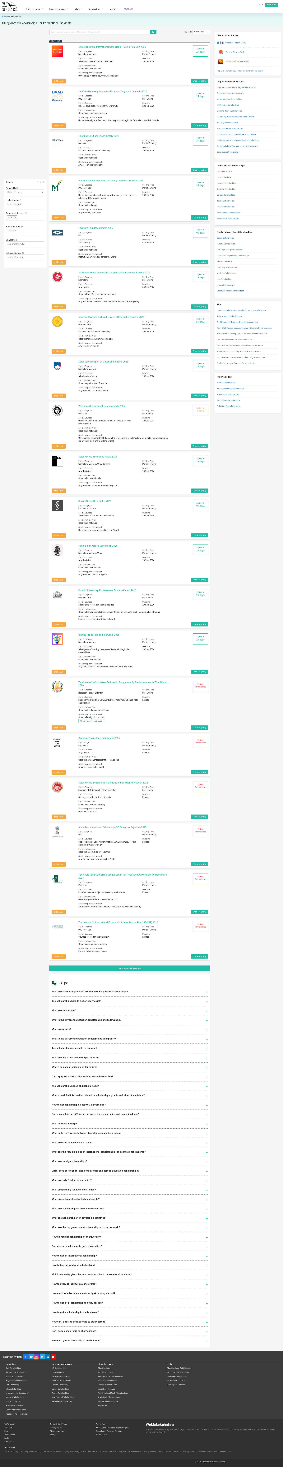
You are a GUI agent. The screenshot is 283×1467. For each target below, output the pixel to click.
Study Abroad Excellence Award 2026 (97, 456)
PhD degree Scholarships (227, 122)
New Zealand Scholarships (228, 213)
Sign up (272, 5)
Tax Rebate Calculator (176, 1381)
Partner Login (101, 1424)
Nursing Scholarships (226, 244)
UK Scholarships (224, 177)
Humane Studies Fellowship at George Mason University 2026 (110, 180)
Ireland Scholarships (225, 201)
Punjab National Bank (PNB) (237, 61)
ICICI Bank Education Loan (108, 1401)
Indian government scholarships (230, 388)
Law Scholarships (224, 279)
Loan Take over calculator (177, 1376)
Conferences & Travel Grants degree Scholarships (238, 140)
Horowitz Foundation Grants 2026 (95, 228)
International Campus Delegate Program (113, 1428)
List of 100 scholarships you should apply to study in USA (241, 310)
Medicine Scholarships (226, 273)
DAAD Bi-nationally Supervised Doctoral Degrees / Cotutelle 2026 (112, 91)
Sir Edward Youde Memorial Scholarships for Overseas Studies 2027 (114, 272)
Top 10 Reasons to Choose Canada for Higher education (241, 357)
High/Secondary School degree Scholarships (236, 87)
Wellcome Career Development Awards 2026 (101, 406)
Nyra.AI (128, 9)
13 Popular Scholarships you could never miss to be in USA (242, 334)
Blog (6, 1431)
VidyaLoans (102, 1406)
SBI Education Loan (105, 1372)
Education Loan (104, 1368)
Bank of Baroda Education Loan (110, 1376)
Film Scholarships (224, 261)
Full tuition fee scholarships (228, 406)
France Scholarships (225, 207)
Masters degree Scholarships (229, 99)
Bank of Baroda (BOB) (235, 52)
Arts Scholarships (13, 1368)
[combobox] (25, 192)
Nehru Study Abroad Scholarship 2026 (97, 545)
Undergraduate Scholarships (17, 1393)
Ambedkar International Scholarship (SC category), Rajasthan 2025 (112, 827)
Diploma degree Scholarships (229, 111)
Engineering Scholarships (16, 1381)
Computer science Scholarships (230, 291)
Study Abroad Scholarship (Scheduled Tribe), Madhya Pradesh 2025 (113, 782)
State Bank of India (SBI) (235, 43)
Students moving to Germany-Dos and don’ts (236, 363)
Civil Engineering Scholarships (229, 250)
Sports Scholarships (225, 238)
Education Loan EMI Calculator (179, 1368)
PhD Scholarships (13, 1401)
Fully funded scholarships (228, 394)
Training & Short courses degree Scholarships (236, 134)
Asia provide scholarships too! (230, 316)
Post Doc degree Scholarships (230, 128)
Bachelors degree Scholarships (230, 93)
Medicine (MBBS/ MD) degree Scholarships (235, 117)
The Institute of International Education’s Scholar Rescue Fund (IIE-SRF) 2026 (118, 922)
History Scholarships (226, 285)
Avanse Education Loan (107, 1381)
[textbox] (26, 204)
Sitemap (53, 1434)
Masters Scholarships (15, 1397)
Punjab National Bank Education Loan (113, 1393)
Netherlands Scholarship (62, 1401)
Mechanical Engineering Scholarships (233, 256)
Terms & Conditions (58, 1424)
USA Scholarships (224, 171)
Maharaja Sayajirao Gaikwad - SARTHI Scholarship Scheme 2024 (111, 317)
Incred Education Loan (107, 1389)
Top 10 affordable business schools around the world (240, 345)
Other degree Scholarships (228, 152)
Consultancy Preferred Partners (109, 1431)
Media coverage (57, 1431)
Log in (260, 5)
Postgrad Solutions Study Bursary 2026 (98, 136)
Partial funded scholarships (228, 400)
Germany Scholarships (226, 183)
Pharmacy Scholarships (227, 267)
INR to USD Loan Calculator (178, 1372)
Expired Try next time (200, 685)
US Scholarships (59, 1368)
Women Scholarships (226, 383)
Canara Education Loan (107, 1385)
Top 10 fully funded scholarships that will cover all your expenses (244, 328)
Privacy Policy (55, 1428)
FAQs (6, 1438)
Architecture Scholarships (17, 1372)
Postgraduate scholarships (17, 1414)
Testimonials (9, 1434)
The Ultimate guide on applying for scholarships (237, 322)
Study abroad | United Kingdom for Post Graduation (239, 351)
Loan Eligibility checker (176, 1385)
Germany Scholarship (61, 1376)
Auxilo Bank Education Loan (109, 1397)
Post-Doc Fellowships (15, 1406)
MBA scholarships (13, 1389)
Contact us (9, 1441)
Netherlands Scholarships (228, 218)
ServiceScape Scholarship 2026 (94, 501)
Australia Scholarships (226, 189)
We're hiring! (9, 1424)
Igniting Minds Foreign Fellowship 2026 (98, 634)
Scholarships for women (16, 1410)
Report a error (101, 1434)
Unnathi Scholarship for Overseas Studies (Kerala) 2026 (107, 590)
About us (8, 1428)
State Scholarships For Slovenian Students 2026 (103, 361)
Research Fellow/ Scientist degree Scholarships (237, 146)
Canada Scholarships (226, 195)
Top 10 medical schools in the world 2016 (234, 340)
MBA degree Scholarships (228, 105)
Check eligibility (199, 81)
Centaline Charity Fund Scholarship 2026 (99, 738)
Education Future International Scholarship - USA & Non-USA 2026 (112, 46)
